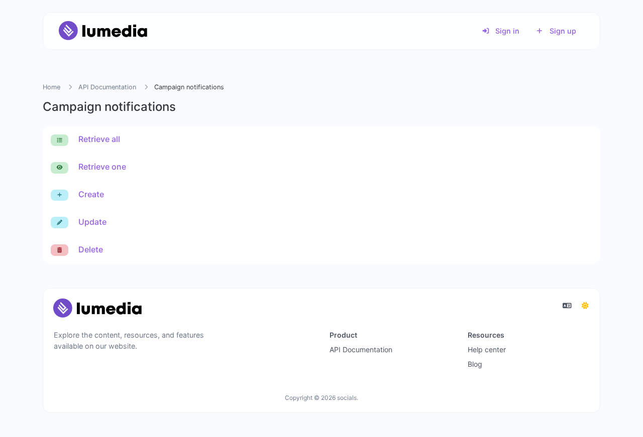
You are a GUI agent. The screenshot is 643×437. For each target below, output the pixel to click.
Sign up (562, 31)
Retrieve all (98, 139)
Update (91, 222)
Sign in (506, 31)
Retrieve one (101, 167)
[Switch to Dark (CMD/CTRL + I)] (585, 305)
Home (51, 87)
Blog (475, 364)
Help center (487, 349)
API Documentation (107, 87)
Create (90, 194)
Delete (89, 249)
